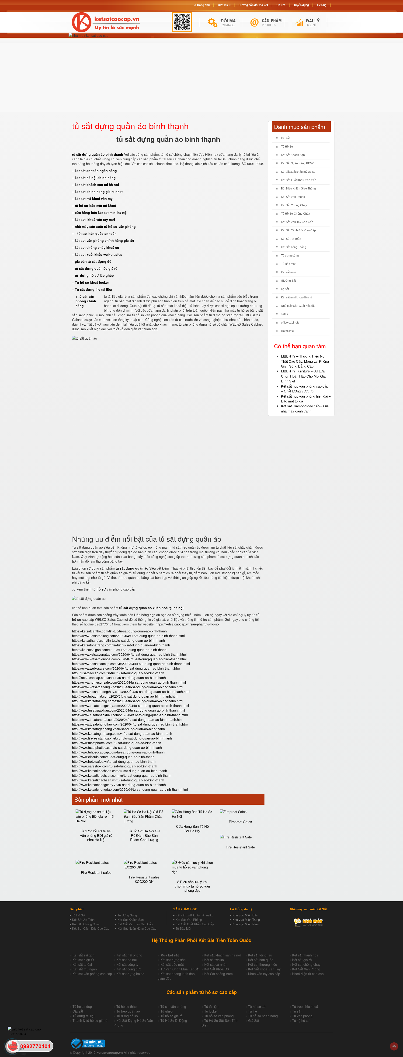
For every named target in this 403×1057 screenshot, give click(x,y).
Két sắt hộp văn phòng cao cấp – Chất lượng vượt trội (304, 388)
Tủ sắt (296, 1011)
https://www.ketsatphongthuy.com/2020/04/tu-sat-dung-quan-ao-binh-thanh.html (131, 691)
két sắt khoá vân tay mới (95, 219)
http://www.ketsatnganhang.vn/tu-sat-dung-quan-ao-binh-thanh (118, 728)
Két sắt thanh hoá (305, 955)
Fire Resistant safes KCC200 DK (144, 879)
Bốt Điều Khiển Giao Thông (298, 188)
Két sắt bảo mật (172, 964)
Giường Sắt (288, 280)
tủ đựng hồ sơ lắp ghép (94, 275)
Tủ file (252, 1011)
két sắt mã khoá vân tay (94, 198)
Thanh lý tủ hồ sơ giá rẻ (90, 1020)
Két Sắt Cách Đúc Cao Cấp (90, 928)
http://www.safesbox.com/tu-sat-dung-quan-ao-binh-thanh (114, 766)
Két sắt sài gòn (83, 955)
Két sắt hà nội (126, 959)
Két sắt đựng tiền (173, 959)
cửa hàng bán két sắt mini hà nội (101, 212)
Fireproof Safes (240, 821)
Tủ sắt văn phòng (173, 1006)
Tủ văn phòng (302, 1015)
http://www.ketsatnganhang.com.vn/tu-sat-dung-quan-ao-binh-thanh (122, 733)
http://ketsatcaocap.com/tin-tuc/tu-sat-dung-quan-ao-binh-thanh (119, 677)
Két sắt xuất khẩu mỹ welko (298, 171)
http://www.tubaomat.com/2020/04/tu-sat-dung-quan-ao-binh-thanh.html (125, 696)
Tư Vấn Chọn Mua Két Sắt (179, 969)
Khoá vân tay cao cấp (264, 973)
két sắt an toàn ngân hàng (96, 170)
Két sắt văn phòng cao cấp (92, 973)
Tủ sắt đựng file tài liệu (93, 289)
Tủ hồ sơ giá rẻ (171, 1015)
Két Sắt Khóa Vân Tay (264, 969)
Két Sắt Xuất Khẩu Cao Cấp (298, 180)
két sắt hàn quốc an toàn (96, 233)
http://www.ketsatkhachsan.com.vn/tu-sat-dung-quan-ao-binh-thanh (121, 775)
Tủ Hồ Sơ (287, 146)
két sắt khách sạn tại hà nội (97, 184)
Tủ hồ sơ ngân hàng (263, 1015)
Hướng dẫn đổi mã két (253, 5)
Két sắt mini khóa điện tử (296, 297)
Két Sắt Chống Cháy (294, 205)
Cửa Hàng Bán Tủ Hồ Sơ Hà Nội (192, 828)
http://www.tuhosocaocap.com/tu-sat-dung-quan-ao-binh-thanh (118, 752)
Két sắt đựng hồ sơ (130, 973)
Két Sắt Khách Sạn (293, 155)
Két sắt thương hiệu (262, 964)
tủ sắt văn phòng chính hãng (86, 301)
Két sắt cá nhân (215, 964)
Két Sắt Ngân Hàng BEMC (297, 163)
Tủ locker (211, 1011)
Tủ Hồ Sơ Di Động (173, 1020)
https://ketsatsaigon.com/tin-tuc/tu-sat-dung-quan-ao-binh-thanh (119, 649)
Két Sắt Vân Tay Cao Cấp (297, 222)
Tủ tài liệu (211, 1006)
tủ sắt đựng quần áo (132, 568)
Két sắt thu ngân (85, 969)
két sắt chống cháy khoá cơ (97, 247)
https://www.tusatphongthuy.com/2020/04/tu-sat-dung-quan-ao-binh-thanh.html (130, 724)
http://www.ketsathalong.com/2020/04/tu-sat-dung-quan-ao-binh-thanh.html (127, 701)
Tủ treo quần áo (128, 1011)
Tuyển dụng (301, 5)
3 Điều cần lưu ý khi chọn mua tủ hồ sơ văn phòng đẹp (192, 886)
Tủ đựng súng (290, 255)
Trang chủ (203, 5)
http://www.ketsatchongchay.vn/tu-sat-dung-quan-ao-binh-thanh (119, 784)
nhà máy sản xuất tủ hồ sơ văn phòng (105, 226)
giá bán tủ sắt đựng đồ (93, 261)
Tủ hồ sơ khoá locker (92, 282)
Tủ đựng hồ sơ (127, 1015)
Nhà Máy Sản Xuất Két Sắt (298, 305)
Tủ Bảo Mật (288, 264)
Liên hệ (322, 5)
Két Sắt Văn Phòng (293, 197)
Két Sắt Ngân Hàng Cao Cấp (137, 928)
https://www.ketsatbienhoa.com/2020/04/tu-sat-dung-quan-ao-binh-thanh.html (129, 659)
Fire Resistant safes (96, 872)
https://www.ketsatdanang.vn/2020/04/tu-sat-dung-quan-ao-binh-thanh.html (127, 687)
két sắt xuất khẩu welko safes (98, 254)
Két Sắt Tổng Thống (293, 247)
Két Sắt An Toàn (291, 238)
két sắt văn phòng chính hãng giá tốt (104, 240)
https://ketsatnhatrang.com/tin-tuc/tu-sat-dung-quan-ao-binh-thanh (121, 645)
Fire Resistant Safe (240, 846)
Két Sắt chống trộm (218, 973)
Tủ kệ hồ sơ (300, 1020)
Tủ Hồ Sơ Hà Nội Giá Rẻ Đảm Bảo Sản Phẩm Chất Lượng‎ (144, 835)
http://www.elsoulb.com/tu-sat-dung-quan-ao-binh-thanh (113, 756)
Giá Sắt (253, 1020)
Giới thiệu (224, 5)
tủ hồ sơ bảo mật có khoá (95, 205)
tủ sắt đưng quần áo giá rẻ (96, 268)
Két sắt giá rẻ (302, 959)
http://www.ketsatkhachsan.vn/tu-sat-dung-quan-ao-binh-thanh (118, 780)
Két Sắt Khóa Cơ (216, 969)
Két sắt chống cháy (306, 964)
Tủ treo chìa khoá (305, 1006)
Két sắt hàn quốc (260, 959)
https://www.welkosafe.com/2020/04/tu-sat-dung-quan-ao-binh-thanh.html (126, 668)
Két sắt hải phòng (129, 955)
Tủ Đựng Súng (127, 915)
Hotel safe (287, 331)
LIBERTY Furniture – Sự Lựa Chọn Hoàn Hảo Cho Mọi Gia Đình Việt (303, 375)
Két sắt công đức (128, 969)
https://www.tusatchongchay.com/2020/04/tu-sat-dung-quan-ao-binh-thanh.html (130, 705)
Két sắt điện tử (83, 959)
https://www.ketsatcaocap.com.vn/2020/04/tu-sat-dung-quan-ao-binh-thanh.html (131, 663)
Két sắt (285, 138)
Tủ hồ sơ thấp (126, 1006)
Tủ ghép (166, 1011)
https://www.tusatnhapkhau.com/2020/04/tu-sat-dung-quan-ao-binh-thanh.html (130, 715)
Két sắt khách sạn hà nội (222, 955)
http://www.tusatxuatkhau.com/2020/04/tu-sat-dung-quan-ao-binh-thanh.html (128, 710)
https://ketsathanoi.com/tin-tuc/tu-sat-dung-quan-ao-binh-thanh (118, 640)
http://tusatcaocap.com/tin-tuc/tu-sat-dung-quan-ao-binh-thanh (118, 673)
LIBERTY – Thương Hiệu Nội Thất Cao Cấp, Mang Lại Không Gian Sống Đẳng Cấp (305, 361)
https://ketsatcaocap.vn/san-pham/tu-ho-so (187, 624)
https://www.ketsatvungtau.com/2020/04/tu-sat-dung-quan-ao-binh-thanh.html (129, 654)
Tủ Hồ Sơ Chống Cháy (295, 213)
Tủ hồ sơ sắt (257, 1006)
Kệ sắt (285, 289)
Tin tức (280, 5)
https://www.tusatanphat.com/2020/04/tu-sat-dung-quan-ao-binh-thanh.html (127, 719)
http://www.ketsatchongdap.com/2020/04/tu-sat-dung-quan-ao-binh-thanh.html (130, 789)
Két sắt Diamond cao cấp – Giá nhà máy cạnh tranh (305, 408)
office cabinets (290, 322)
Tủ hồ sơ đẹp (82, 1006)
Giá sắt (78, 1011)
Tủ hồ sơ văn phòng (219, 1015)
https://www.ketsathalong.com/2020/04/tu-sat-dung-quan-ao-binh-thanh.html (128, 635)
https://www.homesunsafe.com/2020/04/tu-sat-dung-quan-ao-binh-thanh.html (129, 682)
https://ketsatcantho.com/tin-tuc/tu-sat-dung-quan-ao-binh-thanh (119, 631)
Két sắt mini (288, 272)
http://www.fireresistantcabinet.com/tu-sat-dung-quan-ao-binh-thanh (122, 738)
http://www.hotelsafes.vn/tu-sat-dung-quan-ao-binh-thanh (114, 761)
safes (284, 314)
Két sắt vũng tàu (260, 955)
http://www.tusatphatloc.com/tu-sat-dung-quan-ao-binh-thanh (117, 747)
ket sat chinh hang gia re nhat (99, 191)
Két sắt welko (214, 959)
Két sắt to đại (82, 964)
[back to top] (394, 1046)
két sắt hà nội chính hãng (96, 177)
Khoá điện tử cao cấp (308, 973)
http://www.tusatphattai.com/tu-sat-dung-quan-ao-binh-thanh (116, 742)
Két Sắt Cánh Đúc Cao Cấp (298, 230)
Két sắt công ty (127, 964)
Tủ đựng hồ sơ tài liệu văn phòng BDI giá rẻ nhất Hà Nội (96, 835)
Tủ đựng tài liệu (84, 1015)
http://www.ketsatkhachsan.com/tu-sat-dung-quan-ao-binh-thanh (119, 770)
